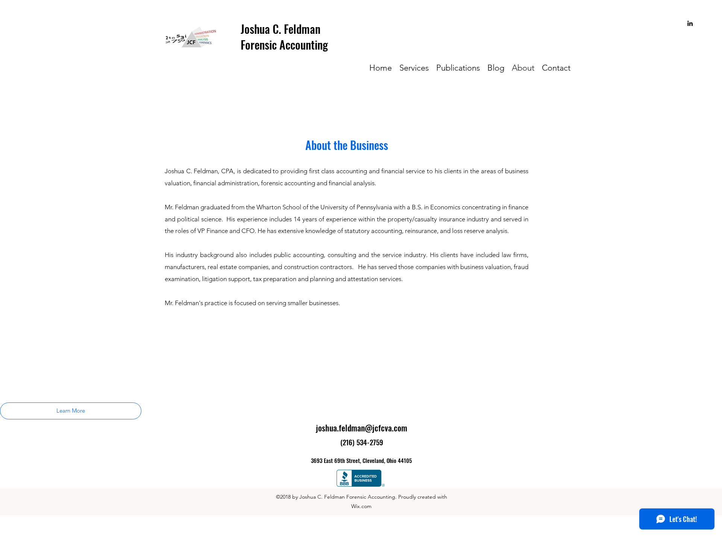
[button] (70, 410)
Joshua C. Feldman (280, 28)
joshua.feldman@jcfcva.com (361, 428)
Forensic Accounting (284, 44)
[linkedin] (690, 23)
